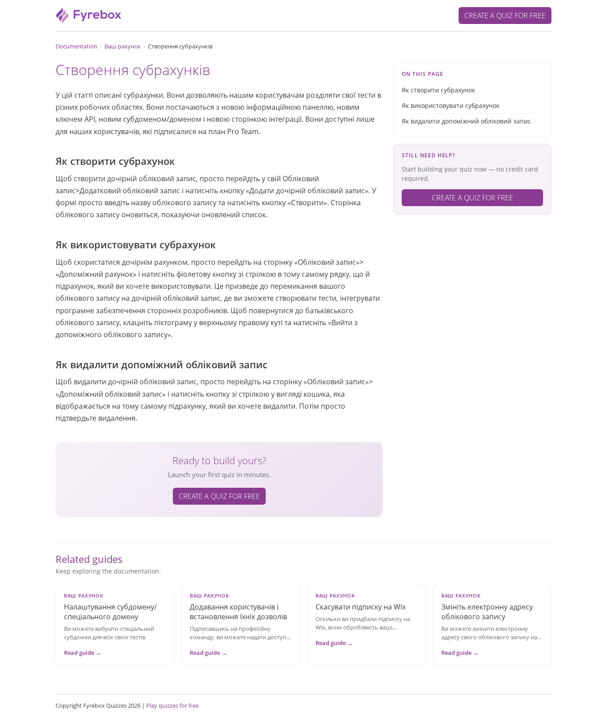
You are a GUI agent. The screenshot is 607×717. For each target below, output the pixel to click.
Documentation (76, 46)
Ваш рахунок (122, 46)
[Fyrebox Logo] (89, 15)
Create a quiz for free (505, 15)
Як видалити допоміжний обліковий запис (466, 121)
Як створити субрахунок (438, 90)
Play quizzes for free (172, 705)
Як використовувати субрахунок (450, 105)
